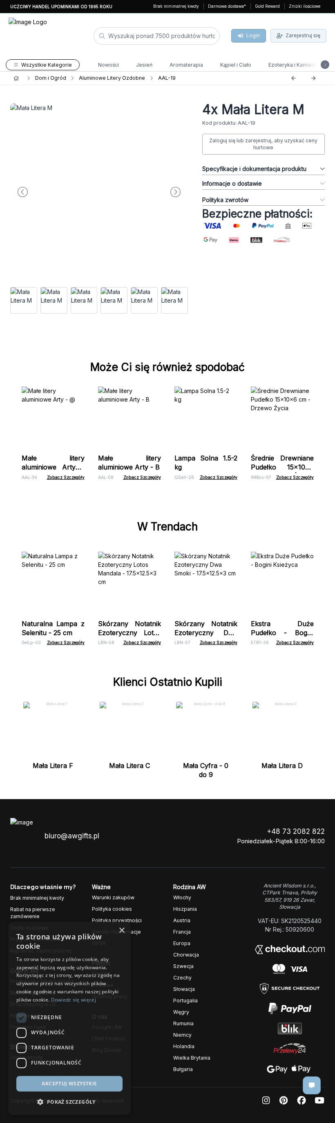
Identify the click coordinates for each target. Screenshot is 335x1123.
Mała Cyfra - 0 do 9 (205, 770)
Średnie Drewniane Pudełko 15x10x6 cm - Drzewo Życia (282, 467)
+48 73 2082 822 (296, 831)
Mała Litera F (53, 765)
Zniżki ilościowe (304, 6)
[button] (69, 1102)
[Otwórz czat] (312, 1085)
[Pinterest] (283, 1100)
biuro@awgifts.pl (72, 836)
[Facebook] (301, 1100)
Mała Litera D (282, 765)
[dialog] (69, 1018)
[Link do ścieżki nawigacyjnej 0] (16, 78)
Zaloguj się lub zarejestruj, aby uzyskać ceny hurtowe (263, 144)
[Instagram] (266, 1100)
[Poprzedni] (293, 78)
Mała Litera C (129, 765)
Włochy (182, 897)
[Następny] (313, 78)
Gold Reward (267, 6)
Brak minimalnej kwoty (176, 6)
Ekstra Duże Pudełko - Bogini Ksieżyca (282, 633)
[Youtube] (319, 1100)
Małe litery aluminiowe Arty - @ (53, 467)
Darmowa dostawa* (227, 6)
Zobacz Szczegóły (66, 477)
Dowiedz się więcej (73, 999)
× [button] (121, 931)
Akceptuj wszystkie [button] (69, 1083)
